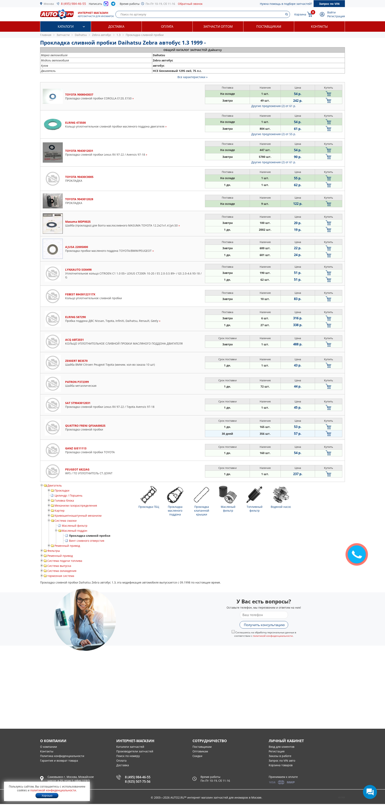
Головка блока (64, 500)
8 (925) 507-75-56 (137, 781)
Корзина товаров (281, 765)
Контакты (319, 26)
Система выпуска (59, 566)
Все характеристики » (192, 77)
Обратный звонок (190, 4)
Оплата (167, 26)
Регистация (277, 751)
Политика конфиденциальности (62, 756)
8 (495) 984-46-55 (73, 4)
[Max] (106, 5)
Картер (60, 510)
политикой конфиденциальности (273, 636)
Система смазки (66, 520)
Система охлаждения (61, 571)
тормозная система (60, 576)
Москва (49, 4)
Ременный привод (67, 546)
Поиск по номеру (128, 756)
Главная (45, 35)
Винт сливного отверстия (86, 541)
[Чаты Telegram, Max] (370, 792)
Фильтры (53, 551)
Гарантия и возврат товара (59, 760)
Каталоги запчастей (130, 747)
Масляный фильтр (74, 525)
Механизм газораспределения (76, 505)
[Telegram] (114, 5)
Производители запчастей (134, 751)
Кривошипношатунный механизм (78, 515)
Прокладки (62, 490)
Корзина (300, 14)
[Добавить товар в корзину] (328, 93)
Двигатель (54, 485)
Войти (331, 12)
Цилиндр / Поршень (68, 495)
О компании (48, 747)
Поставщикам (268, 26)
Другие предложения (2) (273, 106)
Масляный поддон (74, 531)
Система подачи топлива (64, 561)
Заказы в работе (280, 756)
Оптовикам (200, 751)
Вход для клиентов (281, 747)
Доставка (116, 26)
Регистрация (336, 16)
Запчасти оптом (218, 26)
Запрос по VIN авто (282, 760)
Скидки (197, 756)
